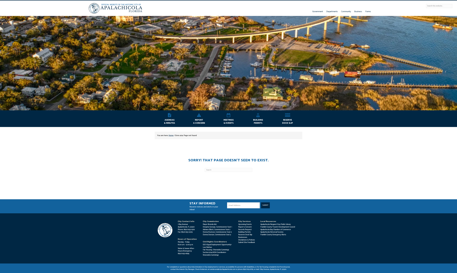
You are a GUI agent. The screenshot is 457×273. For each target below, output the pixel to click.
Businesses (242, 237)
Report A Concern (199, 121)
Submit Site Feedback (246, 242)
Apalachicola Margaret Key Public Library (275, 224)
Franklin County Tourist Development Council (277, 226)
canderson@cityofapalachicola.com (223, 269)
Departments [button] (332, 11)
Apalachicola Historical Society (271, 232)
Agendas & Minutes (169, 121)
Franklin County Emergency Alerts (273, 234)
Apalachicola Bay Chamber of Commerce (275, 229)
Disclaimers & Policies (246, 239)
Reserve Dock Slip (287, 121)
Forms (368, 11)
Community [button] (346, 11)
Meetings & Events (229, 121)
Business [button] (358, 11)
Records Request (245, 229)
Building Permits (258, 121)
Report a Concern (245, 226)
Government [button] (317, 11)
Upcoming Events (245, 224)
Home (171, 135)
